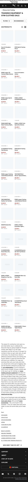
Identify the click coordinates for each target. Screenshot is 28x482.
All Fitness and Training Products (11, 440)
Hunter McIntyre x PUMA (8, 435)
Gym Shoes (4, 415)
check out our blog (6, 394)
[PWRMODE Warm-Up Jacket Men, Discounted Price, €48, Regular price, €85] (7, 295)
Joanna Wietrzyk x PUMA (8, 438)
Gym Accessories (6, 419)
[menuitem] (2, 473)
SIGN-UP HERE (14, 2)
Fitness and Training (9, 10)
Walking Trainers (6, 433)
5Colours (3, 145)
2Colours (3, 69)
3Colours (17, 44)
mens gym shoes (6, 401)
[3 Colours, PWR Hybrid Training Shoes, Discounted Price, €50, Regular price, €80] (21, 143)
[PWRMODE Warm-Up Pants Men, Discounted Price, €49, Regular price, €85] (21, 269)
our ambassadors (8, 367)
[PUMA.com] (14, 5)
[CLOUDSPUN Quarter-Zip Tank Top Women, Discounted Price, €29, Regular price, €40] (21, 244)
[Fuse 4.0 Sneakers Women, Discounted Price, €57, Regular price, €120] (7, 41)
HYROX (3, 422)
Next (2, 412)
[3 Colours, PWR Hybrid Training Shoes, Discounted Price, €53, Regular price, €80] (21, 41)
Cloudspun (4, 427)
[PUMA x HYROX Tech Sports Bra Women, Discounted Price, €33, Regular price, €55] (21, 117)
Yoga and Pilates (6, 424)
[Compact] (22, 26)
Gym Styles (4, 417)
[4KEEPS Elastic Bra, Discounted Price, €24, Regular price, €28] (7, 218)
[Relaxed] (25, 27)
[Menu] (2, 5)
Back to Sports (5, 431)
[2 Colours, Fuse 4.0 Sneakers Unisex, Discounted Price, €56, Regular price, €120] (21, 66)
